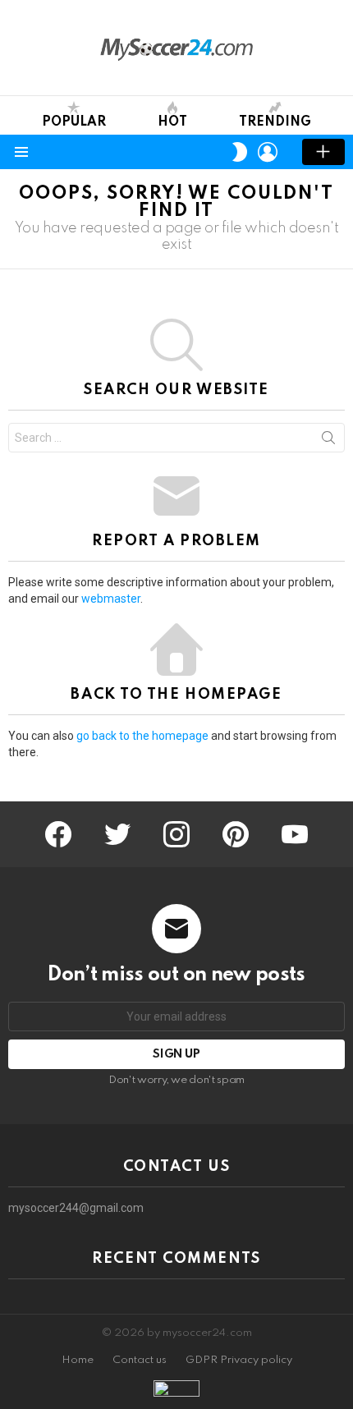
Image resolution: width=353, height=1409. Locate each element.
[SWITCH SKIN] (240, 151)
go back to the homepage (142, 735)
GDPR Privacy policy (239, 1360)
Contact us (139, 1360)
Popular (74, 122)
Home (78, 1360)
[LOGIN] (267, 151)
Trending (275, 122)
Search (328, 441)
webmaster (110, 598)
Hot (172, 122)
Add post (323, 152)
